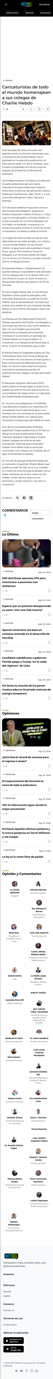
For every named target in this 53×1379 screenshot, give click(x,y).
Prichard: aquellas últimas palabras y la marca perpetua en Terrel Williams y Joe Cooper (26, 832)
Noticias (29, 13)
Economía (46, 13)
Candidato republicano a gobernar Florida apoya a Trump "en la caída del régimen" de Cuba (24, 661)
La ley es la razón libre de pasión (22, 856)
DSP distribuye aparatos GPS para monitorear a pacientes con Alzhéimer (24, 582)
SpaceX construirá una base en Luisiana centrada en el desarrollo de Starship (26, 633)
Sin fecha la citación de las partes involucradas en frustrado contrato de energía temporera (26, 689)
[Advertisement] (26, 44)
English (7, 1296)
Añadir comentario (37, 514)
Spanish (7, 1291)
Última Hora (12, 13)
